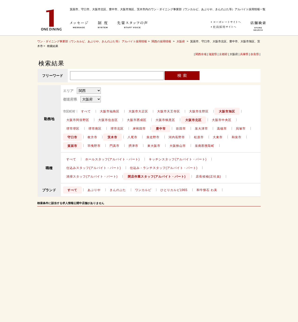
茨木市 (112, 137)
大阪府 (180, 41)
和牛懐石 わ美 (206, 190)
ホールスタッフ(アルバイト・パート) (112, 159)
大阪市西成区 (136, 120)
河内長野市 (177, 137)
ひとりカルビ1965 (173, 190)
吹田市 (181, 128)
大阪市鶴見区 (165, 120)
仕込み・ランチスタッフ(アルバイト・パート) (163, 168)
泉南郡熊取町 (204, 146)
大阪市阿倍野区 (77, 120)
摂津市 (133, 146)
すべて (86, 111)
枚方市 (92, 137)
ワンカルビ (143, 190)
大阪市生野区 (199, 111)
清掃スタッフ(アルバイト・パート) (92, 176)
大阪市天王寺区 (168, 111)
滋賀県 (213, 54)
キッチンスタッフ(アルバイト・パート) (178, 159)
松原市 (199, 137)
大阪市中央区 (221, 120)
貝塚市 (241, 128)
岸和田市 (139, 128)
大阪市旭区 (227, 111)
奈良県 (255, 54)
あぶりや (94, 190)
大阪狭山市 (177, 146)
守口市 (72, 137)
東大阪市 (153, 146)
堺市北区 (117, 128)
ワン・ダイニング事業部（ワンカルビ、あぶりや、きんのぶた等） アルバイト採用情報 (92, 41)
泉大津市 (201, 128)
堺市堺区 (72, 128)
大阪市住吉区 (108, 120)
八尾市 (132, 137)
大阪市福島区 (109, 111)
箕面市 (72, 146)
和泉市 (236, 137)
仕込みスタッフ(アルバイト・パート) (93, 168)
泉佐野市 (152, 137)
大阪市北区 (193, 120)
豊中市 (161, 128)
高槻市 (222, 128)
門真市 (114, 146)
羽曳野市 (94, 146)
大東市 (218, 137)
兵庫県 (244, 54)
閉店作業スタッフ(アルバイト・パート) (157, 176)
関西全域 (201, 54)
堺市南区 (95, 128)
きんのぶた (118, 190)
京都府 (223, 54)
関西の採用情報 (162, 41)
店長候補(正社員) (208, 176)
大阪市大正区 (138, 111)
